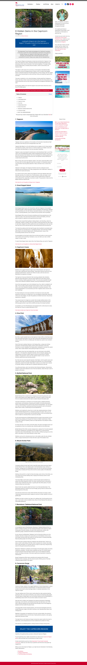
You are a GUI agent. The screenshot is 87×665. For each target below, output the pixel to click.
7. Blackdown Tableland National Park (25, 108)
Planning (38, 4)
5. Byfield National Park (22, 104)
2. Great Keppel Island (22, 99)
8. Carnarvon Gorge (21, 110)
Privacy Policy (53, 663)
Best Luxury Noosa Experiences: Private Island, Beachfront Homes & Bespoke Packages (62, 123)
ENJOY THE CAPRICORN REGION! (24, 112)
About (52, 4)
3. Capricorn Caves (21, 101)
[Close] (50, 94)
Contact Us (57, 4)
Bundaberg (20, 651)
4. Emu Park (20, 103)
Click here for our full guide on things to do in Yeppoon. (27, 182)
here (50, 114)
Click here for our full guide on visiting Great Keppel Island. (28, 244)
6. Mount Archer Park (22, 106)
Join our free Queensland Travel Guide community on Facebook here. (34, 90)
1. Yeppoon (20, 97)
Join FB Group (46, 4)
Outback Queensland (23, 652)
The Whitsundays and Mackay (25, 654)
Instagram (63, 41)
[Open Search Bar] (62, 4)
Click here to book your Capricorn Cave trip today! (26, 310)
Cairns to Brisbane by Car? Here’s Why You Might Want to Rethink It (62, 128)
